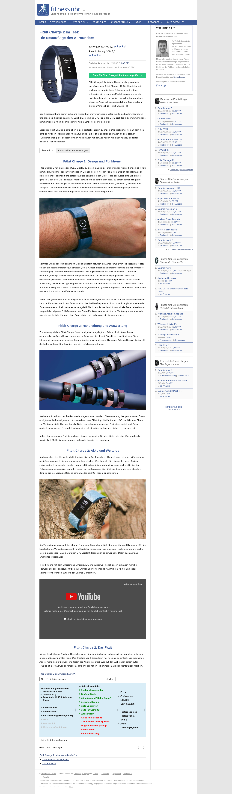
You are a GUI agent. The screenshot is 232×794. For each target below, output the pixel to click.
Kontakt (46, 777)
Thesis (71, 787)
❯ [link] (144, 747)
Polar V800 (163, 129)
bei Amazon (177, 114)
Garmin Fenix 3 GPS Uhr (170, 139)
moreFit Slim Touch (167, 229)
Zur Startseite (49, 763)
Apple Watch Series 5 (168, 198)
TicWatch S (163, 150)
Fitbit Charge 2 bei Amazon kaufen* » (58, 674)
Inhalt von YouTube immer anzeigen (84, 619)
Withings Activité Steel (168, 334)
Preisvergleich (166, 340)
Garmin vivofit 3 (165, 240)
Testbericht (47, 150)
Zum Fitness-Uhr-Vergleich (55, 759)
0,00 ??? (125, 63)
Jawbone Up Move (167, 278)
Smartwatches (175, 22)
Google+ (85, 774)
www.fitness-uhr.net (48, 774)
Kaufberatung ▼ (121, 22)
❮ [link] (138, 747)
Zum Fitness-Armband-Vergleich (180, 249)
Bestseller (100, 22)
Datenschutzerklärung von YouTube (93, 611)
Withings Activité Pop (168, 324)
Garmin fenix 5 (165, 108)
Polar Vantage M (166, 160)
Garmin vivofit (164, 268)
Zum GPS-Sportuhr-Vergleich (181, 170)
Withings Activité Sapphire (170, 313)
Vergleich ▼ (80, 22)
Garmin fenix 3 (165, 370)
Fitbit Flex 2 (163, 345)
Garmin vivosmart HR (169, 188)
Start (42, 22)
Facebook (77, 774)
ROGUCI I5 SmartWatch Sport (173, 288)
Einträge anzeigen (57, 679)
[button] (76, 710)
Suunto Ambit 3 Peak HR (170, 391)
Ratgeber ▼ (155, 22)
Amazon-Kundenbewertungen (73, 150)
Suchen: (111, 679)
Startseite (105, 774)
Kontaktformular (179, 77)
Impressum (117, 774)
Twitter (95, 774)
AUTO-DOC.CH (173, 409)
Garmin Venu (164, 118)
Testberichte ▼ (59, 22)
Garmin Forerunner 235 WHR (172, 380)
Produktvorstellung (168, 375)
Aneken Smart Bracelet (168, 219)
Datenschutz (127, 774)
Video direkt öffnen (133, 584)
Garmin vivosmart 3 (167, 209)
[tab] (47, 150)
